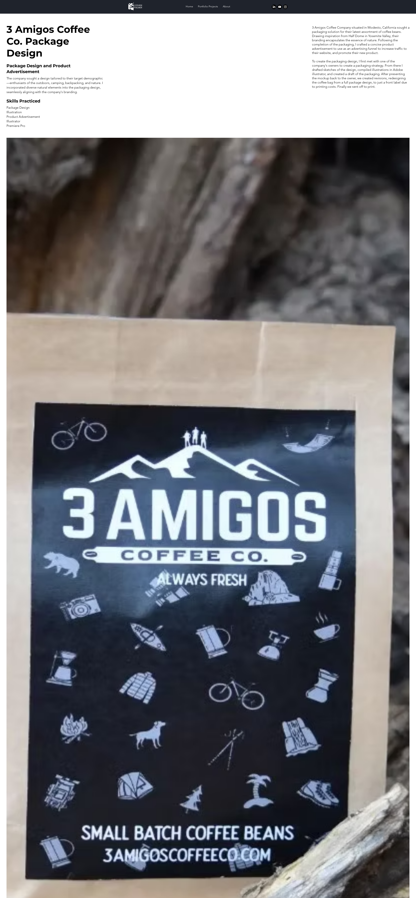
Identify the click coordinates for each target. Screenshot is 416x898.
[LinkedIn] (274, 7)
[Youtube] (279, 7)
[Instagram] (285, 7)
